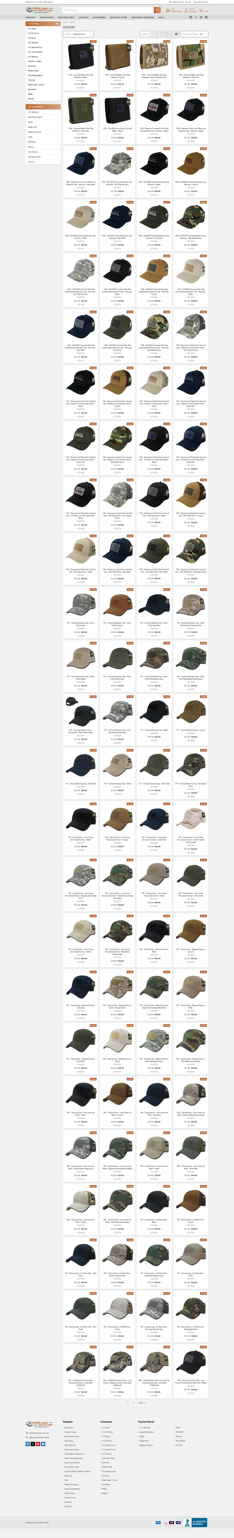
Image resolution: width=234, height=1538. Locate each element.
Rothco (31, 147)
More (161, 17)
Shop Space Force (66, 17)
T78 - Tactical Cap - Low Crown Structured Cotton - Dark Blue (154, 838)
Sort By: (68, 34)
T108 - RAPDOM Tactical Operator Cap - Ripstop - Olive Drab (154, 236)
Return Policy (69, 1493)
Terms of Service (71, 1484)
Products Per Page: (190, 34)
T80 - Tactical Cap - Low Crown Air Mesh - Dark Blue (154, 1113)
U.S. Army (32, 28)
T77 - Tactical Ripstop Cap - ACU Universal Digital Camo (117, 731)
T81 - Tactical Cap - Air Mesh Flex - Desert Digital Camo (117, 1274)
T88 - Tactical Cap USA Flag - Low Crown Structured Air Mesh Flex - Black (190, 1381)
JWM (30, 137)
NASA (30, 94)
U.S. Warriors (33, 112)
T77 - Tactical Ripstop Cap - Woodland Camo (190, 784)
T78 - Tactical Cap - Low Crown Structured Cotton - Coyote (117, 838)
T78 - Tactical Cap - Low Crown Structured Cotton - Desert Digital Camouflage (190, 839)
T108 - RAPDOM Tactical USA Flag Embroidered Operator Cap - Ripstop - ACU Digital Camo (80, 291)
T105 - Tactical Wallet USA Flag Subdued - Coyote (117, 76)
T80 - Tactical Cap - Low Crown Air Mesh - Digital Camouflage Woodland (117, 1167)
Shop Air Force (47, 17)
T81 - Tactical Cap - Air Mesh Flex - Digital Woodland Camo (154, 1274)
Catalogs (68, 1502)
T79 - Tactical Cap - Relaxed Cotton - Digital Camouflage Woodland (154, 1006)
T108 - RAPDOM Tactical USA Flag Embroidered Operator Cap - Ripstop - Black (117, 291)
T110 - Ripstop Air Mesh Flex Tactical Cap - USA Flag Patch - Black (154, 514)
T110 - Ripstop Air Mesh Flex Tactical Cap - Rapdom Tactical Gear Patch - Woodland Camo (117, 459)
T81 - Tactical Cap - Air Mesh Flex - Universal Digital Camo (154, 1328)
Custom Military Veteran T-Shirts (77, 1471)
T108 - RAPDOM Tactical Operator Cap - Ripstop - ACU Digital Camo (117, 183)
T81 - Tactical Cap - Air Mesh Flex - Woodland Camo (191, 1328)
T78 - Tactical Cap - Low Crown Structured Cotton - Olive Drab (190, 894)
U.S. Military (33, 57)
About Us (68, 1475)
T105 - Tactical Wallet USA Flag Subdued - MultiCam (190, 76)
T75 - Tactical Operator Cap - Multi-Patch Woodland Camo (154, 677)
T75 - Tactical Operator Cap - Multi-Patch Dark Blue (154, 624)
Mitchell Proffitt (34, 157)
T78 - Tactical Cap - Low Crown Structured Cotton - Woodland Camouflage (117, 951)
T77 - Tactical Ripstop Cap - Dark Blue (80, 783)
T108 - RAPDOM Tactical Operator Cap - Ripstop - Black (154, 183)
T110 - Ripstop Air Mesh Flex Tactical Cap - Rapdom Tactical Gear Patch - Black (80, 403)
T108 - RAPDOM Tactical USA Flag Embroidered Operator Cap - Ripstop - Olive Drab (117, 347)
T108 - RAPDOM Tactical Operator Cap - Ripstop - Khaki (81, 236)
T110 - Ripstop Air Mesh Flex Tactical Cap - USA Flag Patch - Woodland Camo (191, 570)
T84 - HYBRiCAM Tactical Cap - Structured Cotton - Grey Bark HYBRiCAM (80, 1382)
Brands (31, 99)
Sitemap (67, 1506)
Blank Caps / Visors (36, 85)
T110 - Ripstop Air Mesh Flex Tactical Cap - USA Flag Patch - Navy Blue (117, 570)
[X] (196, 17)
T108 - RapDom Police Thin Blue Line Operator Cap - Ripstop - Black (191, 129)
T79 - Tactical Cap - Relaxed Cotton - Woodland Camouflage (191, 1060)
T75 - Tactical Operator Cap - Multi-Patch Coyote (117, 624)
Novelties (32, 89)
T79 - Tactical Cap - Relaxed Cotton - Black (154, 950)
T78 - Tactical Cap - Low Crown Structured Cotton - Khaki (154, 894)
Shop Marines (99, 17)
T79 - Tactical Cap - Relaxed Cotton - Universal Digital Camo (154, 1060)
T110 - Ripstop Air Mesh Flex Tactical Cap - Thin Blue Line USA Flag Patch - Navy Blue (191, 459)
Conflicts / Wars (35, 61)
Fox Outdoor (33, 152)
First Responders (35, 75)
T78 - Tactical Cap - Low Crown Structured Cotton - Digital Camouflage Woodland (117, 895)
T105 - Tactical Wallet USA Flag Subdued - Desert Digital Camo (154, 76)
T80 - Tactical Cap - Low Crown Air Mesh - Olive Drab (191, 1167)
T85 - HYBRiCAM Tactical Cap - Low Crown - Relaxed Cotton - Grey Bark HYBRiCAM (117, 1382)
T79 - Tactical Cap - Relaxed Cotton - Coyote (191, 950)
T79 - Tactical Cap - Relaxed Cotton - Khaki (191, 1006)
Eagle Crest (32, 127)
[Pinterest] (201, 17)
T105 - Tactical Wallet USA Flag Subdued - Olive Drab (80, 129)
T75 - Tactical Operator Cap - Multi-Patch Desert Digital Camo (191, 624)
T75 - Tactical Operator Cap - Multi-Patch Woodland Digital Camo (191, 677)
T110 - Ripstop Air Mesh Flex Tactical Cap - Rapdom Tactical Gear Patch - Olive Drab (80, 459)
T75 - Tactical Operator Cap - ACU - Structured (81, 624)
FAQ (66, 1480)
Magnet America (34, 132)
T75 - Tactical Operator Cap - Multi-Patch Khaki (81, 677)
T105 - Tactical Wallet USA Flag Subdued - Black (80, 76)
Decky (30, 122)
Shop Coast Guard (118, 17)
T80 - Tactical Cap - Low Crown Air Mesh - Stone (81, 1220)
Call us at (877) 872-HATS (39, 1437)
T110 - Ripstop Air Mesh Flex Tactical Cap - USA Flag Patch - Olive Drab (154, 570)
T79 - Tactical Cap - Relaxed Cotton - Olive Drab (81, 1060)
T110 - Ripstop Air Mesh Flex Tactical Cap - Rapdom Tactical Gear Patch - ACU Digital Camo (191, 347)
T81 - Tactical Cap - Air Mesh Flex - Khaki (191, 1274)
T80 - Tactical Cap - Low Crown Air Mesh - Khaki (154, 1167)
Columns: (145, 34)
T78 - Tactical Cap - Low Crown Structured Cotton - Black (80, 838)
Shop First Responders (73, 1458)
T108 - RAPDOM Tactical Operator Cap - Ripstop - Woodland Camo (191, 236)
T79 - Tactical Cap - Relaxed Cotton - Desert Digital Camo (117, 1006)
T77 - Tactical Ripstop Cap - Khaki (117, 783)
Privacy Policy (70, 1497)
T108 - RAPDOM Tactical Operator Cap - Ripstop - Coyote (191, 183)
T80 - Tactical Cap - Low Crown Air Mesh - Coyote (117, 1113)
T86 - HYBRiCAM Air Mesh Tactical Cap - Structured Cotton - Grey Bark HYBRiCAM (154, 1382)
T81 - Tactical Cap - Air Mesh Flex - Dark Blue (81, 1274)
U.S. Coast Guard (35, 52)
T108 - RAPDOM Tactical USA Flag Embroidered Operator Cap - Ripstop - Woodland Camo (154, 347)
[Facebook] (206, 17)
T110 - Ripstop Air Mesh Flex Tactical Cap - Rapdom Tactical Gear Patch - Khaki (154, 403)
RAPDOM (31, 142)
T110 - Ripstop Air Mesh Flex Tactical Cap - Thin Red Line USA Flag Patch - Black (80, 515)
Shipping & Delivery (72, 1489)
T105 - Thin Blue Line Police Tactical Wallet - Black (117, 129)
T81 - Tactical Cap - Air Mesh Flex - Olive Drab (81, 1328)
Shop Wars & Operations (142, 17)
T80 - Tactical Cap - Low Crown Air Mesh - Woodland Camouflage (117, 1220)
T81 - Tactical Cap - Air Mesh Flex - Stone (117, 1328)
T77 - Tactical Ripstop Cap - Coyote (190, 730)
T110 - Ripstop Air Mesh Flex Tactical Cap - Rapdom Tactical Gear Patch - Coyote (117, 403)
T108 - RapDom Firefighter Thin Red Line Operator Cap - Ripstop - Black (154, 129)
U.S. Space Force (35, 47)
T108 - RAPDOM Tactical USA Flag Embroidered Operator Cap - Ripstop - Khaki (190, 291)
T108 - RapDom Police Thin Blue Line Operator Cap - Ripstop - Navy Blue (80, 183)
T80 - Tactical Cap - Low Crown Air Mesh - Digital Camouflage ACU (81, 1167)
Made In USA (33, 70)
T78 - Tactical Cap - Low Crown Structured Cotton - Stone (80, 950)
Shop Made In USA (71, 1467)
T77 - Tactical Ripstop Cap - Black (154, 730)
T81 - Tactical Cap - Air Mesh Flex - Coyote (191, 1220)
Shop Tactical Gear (72, 1462)
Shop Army (30, 17)
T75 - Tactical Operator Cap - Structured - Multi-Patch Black (80, 731)
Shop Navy (83, 17)
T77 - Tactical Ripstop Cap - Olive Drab (154, 783)
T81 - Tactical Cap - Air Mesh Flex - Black (154, 1220)
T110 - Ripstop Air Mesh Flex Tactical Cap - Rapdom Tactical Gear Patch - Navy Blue (191, 403)
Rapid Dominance (35, 117)
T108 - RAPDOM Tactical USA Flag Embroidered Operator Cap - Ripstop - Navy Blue (80, 347)
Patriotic (32, 66)
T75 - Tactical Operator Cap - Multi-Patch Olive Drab (117, 677)
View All (31, 162)
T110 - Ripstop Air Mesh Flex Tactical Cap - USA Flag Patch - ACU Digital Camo (117, 515)
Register (193, 11)
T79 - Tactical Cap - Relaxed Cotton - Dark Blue (81, 1006)
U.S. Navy (32, 38)
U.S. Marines (33, 42)
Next (141, 1402)
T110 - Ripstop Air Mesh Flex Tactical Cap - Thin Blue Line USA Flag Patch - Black (154, 459)
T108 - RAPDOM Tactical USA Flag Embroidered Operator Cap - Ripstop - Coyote (154, 291)
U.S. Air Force (33, 33)
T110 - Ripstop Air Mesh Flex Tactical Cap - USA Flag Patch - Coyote (191, 514)
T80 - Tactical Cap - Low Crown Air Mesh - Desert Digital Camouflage (191, 1113)
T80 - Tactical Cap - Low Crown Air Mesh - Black (81, 1113)
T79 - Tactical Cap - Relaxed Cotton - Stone (117, 1060)
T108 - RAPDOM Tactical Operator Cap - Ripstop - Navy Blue (117, 236)
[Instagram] (191, 17)
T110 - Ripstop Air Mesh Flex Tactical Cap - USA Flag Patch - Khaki (80, 570)
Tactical (31, 80)
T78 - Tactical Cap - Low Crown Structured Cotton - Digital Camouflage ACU (81, 895)
